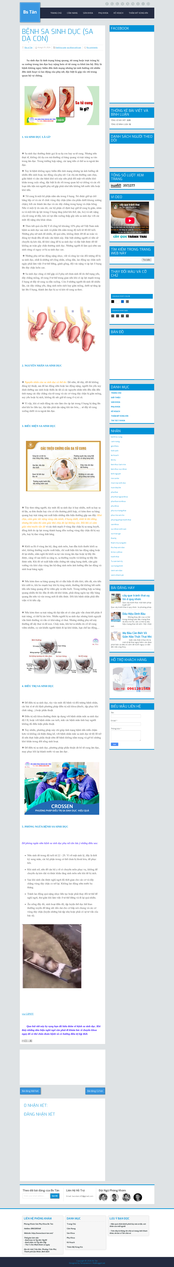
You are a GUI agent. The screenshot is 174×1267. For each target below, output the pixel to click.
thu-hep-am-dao (118, 547)
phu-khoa (115, 506)
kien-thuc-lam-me (118, 464)
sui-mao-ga (116, 533)
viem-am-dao (116, 570)
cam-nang (115, 441)
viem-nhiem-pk (117, 575)
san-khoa (115, 524)
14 (122, 316)
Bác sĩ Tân (28, 47)
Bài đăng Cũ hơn (95, 1091)
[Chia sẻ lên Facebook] (30, 1040)
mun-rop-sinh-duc (118, 483)
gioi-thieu (115, 446)
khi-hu (113, 460)
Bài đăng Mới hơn (30, 1091)
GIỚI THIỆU (115, 397)
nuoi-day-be (116, 487)
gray (127, 301)
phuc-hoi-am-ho (117, 515)
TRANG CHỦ (116, 393)
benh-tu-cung (61, 47)
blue (122, 301)
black (112, 301)
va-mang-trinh (117, 566)
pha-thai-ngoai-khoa (119, 497)
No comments (92, 47)
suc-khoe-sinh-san (74, 47)
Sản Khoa (71, 1233)
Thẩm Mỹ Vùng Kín (138, 13)
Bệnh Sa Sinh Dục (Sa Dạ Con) (57, 35)
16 (127, 316)
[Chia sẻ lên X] (28, 1040)
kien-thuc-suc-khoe (119, 469)
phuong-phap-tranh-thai (121, 520)
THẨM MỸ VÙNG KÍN (119, 416)
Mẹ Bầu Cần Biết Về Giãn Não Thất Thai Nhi (137, 635)
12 (117, 316)
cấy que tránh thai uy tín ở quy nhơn (136, 597)
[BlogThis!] (25, 1040)
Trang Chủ (71, 1224)
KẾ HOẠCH (115, 411)
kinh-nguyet (116, 474)
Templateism (85, 1263)
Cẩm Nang (72, 13)
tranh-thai (115, 557)
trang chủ (56, 13)
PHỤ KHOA (115, 407)
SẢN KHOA (115, 402)
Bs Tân (30, 12)
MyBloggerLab (99, 1263)
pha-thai (114, 492)
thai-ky (113, 538)
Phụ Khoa (71, 1238)
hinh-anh (114, 451)
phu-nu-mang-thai (118, 510)
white (117, 301)
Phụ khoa (103, 13)
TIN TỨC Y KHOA (118, 420)
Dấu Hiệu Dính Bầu (133, 614)
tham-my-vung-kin (118, 543)
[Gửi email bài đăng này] (23, 1040)
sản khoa (88, 13)
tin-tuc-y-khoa (116, 552)
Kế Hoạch (118, 13)
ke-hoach (115, 455)
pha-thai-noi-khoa (118, 501)
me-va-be (115, 478)
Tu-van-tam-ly (117, 561)
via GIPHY (28, 1013)
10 (113, 316)
